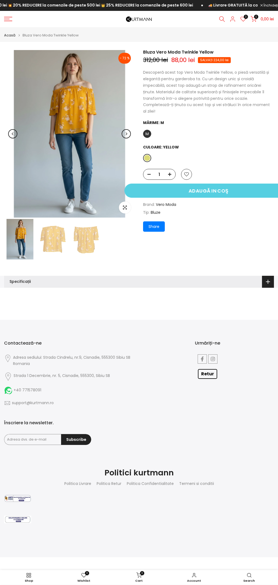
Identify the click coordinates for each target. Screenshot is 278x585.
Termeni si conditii (196, 483)
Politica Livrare (77, 483)
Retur (207, 374)
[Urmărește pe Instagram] (212, 359)
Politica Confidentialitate (150, 483)
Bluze (155, 212)
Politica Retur (109, 483)
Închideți (270, 5)
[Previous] (12, 133)
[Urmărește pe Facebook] (202, 359)
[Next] (126, 133)
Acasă (9, 35)
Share (154, 226)
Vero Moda (166, 204)
